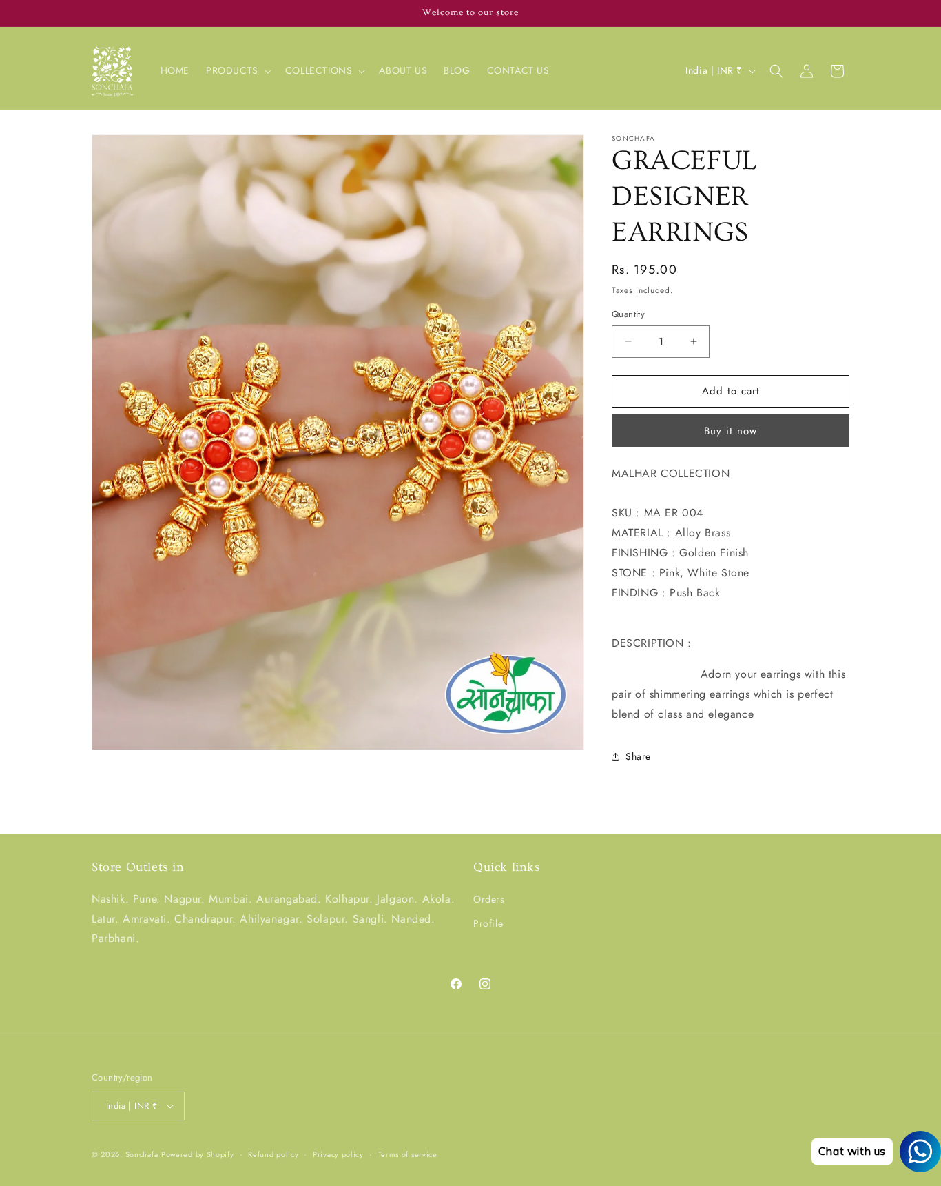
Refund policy (273, 1154)
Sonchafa (141, 1154)
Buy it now (730, 431)
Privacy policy (338, 1154)
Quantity (628, 314)
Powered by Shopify (197, 1154)
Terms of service (407, 1154)
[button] (237, 70)
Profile (488, 923)
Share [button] (638, 756)
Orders (489, 899)
